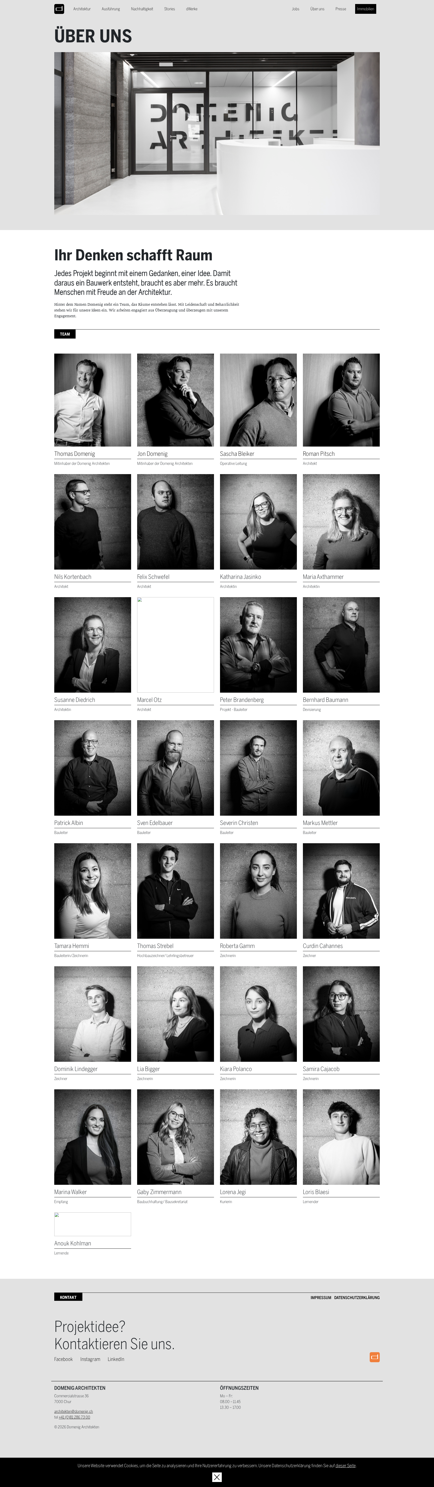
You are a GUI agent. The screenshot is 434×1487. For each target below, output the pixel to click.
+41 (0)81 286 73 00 (74, 1417)
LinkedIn (116, 1359)
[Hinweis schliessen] (217, 1477)
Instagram (90, 1359)
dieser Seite (346, 1465)
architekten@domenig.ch (73, 1411)
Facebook (63, 1359)
